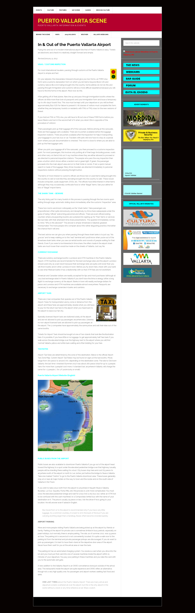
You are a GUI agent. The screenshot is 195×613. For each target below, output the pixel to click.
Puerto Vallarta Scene (72, 21)
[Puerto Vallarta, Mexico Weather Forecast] (141, 55)
